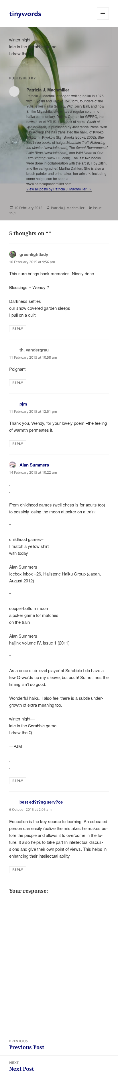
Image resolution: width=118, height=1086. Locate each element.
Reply (17, 328)
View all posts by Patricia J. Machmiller (56, 188)
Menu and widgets (103, 19)
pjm (23, 404)
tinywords (25, 13)
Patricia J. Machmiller (67, 207)
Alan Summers (34, 465)
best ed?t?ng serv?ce (41, 802)
